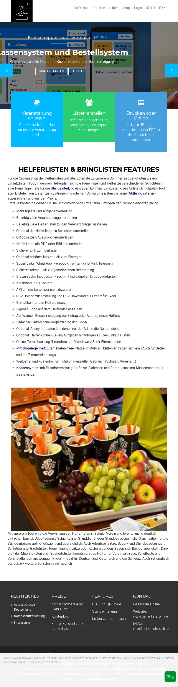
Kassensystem (27, 368)
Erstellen (99, 8)
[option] (89, 65)
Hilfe (112, 8)
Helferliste (81, 8)
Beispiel (114, 85)
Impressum (22, 622)
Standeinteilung (62, 188)
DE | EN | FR (154, 8)
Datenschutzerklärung (29, 616)
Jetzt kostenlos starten (79, 85)
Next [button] (171, 70)
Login (138, 8)
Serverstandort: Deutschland (25, 607)
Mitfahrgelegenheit (30, 348)
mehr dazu (53, 662)
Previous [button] (6, 70)
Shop (126, 8)
